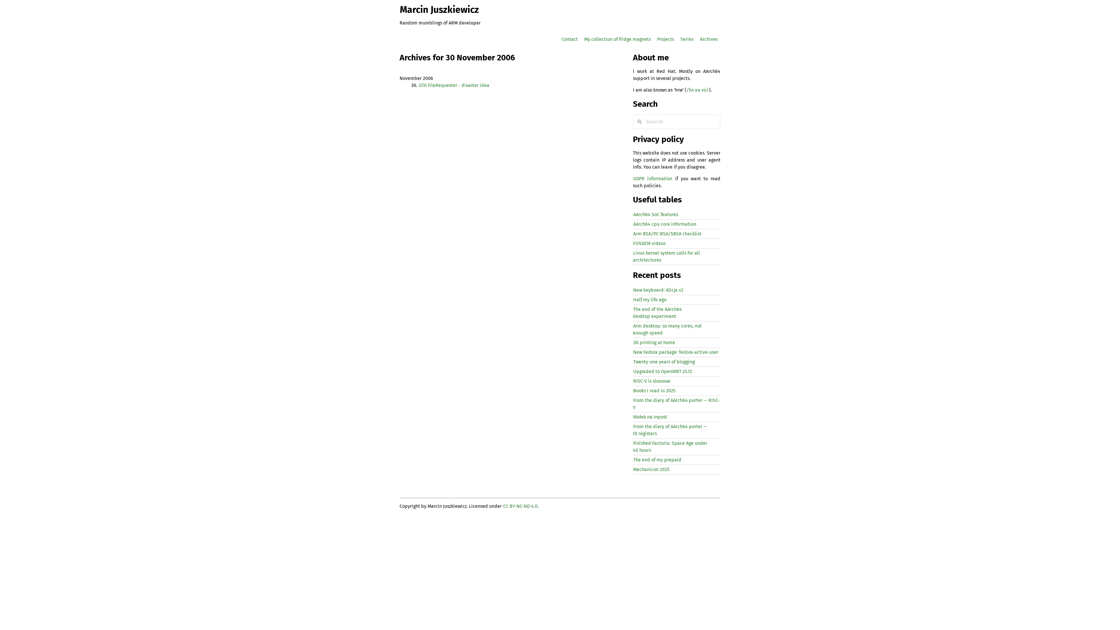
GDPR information (652, 178)
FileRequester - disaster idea (454, 85)
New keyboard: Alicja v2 (658, 290)
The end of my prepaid (657, 460)
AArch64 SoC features (655, 214)
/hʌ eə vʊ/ (698, 90)
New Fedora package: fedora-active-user (675, 352)
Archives (709, 39)
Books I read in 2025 (654, 390)
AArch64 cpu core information (664, 224)
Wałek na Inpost (650, 417)
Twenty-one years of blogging (664, 362)
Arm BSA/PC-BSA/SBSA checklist (667, 234)
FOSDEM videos (649, 243)
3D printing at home (654, 342)
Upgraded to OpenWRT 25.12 (662, 371)
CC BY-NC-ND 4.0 (520, 506)
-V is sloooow (651, 381)
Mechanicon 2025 (651, 469)
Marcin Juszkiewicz (439, 9)
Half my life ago (649, 299)
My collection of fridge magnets (617, 39)
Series (687, 39)
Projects (665, 39)
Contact (569, 39)
